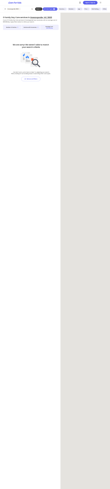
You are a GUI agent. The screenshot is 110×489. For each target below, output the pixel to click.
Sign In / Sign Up (90, 3)
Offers (104, 9)
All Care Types (49, 9)
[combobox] (19, 9)
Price (85, 9)
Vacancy (61, 9)
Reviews (71, 9)
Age (79, 9)
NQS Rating (95, 9)
